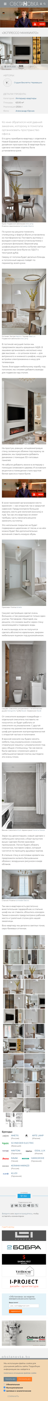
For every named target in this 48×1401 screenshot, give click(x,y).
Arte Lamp (29, 224)
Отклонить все (24, 1379)
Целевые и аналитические (18, 1391)
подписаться (15, 1311)
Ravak (23, 711)
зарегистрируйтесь (23, 1214)
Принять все (10, 1379)
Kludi (19, 830)
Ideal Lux (32, 336)
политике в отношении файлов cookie (20, 1373)
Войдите (6, 1214)
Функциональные (14, 1388)
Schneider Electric (27, 226)
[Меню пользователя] (41, 4)
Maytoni (19, 336)
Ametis (19, 607)
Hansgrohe (11, 711)
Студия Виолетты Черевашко (28, 83)
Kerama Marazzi (39, 830)
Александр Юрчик (25, 111)
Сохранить (13, 1396)
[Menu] (5, 4)
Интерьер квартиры (26, 98)
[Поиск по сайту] (45, 4)
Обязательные (13, 1384)
